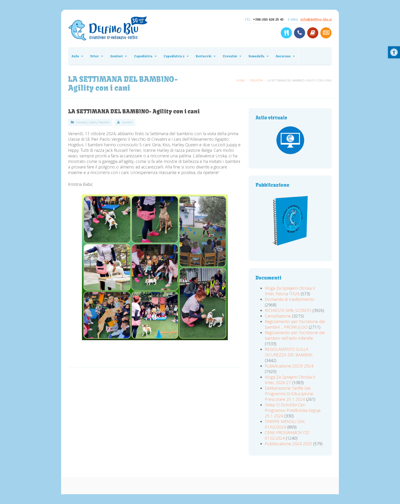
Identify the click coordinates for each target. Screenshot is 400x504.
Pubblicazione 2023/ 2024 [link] (289, 366)
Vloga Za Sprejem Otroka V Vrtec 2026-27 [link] (290, 379)
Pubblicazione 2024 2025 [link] (288, 443)
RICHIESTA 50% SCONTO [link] (288, 310)
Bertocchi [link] (203, 56)
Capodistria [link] (143, 56)
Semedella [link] (256, 56)
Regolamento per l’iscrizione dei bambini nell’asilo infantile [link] (295, 335)
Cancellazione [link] (278, 316)
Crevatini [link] (230, 56)
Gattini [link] (93, 122)
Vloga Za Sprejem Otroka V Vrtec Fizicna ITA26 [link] (290, 290)
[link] (394, 52)
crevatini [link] (127, 122)
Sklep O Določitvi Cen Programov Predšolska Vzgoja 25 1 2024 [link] (292, 410)
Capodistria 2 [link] (174, 56)
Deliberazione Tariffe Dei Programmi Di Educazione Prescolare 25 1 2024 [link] (289, 393)
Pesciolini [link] (104, 122)
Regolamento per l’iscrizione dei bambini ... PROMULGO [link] (295, 324)
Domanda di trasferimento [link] (289, 299)
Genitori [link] (116, 56)
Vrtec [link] (94, 56)
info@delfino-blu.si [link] (316, 19)
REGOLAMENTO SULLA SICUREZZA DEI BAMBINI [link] (288, 352)
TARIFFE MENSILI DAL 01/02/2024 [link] (285, 424)
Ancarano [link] (283, 56)
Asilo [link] (75, 56)
